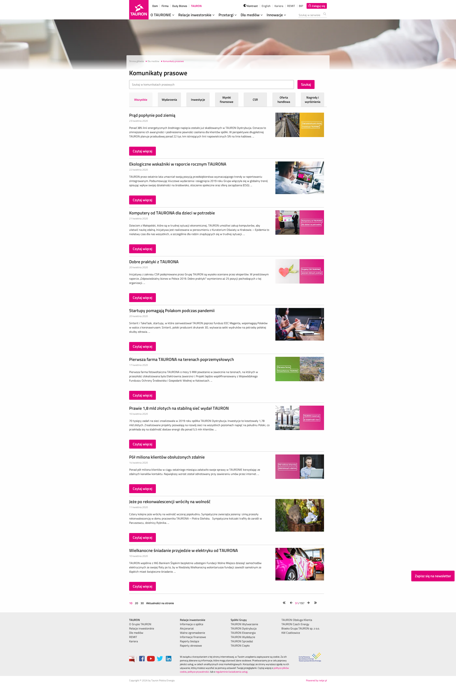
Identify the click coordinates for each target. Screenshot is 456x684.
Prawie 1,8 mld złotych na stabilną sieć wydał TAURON (179, 408)
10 (131, 603)
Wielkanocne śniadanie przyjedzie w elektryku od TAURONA (183, 550)
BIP (301, 6)
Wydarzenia (169, 99)
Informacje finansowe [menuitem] (193, 637)
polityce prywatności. (199, 671)
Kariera (278, 6)
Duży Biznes (179, 6)
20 (136, 603)
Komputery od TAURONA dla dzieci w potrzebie (172, 213)
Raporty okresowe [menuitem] (191, 645)
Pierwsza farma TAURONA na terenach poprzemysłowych (181, 359)
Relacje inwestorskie (195, 15)
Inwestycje (198, 99)
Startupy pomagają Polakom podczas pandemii (172, 310)
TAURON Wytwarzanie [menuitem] (244, 624)
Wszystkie (140, 99)
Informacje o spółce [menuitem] (191, 624)
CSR (255, 99)
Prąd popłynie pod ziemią (152, 115)
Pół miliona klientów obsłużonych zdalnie (167, 457)
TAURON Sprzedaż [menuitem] (242, 641)
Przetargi (226, 15)
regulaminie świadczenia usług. (232, 671)
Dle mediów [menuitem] (136, 633)
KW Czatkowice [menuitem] (290, 633)
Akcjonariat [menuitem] (187, 628)
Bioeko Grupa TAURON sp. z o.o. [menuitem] (300, 628)
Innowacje (275, 15)
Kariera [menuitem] (133, 641)
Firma (165, 6)
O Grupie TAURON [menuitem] (140, 624)
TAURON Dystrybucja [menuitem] (243, 628)
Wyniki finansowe (226, 99)
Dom (155, 6)
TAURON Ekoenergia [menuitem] (243, 633)
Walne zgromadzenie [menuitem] (192, 633)
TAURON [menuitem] (134, 620)
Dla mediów (250, 15)
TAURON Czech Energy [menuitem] (295, 624)
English (266, 6)
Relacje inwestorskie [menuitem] (141, 628)
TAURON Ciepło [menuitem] (240, 645)
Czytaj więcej (142, 151)
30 (142, 603)
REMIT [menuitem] (133, 637)
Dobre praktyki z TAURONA (153, 261)
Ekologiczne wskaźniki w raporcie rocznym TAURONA (177, 164)
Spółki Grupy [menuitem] (239, 620)
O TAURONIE (161, 15)
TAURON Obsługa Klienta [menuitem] (296, 620)
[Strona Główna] (139, 9)
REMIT (291, 6)
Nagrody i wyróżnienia (312, 99)
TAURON (196, 6)
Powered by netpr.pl (316, 680)
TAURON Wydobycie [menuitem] (243, 637)
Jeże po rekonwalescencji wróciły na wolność (170, 501)
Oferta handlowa (284, 99)
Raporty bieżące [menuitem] (189, 641)
